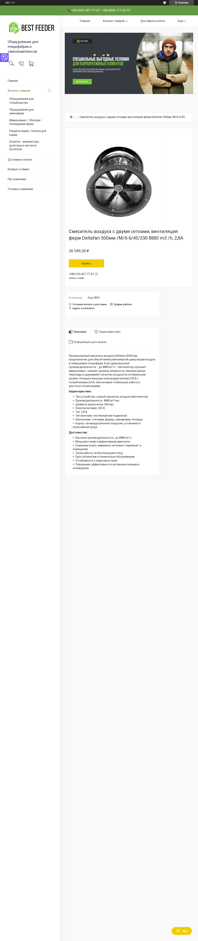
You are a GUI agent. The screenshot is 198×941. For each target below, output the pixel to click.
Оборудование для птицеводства (21, 100)
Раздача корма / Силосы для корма (27, 132)
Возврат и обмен (18, 169)
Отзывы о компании (20, 189)
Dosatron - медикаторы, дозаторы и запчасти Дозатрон (24, 145)
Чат (184, 930)
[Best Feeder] (30, 27)
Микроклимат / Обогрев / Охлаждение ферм (25, 122)
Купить (86, 263)
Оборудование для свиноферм (21, 111)
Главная (13, 80)
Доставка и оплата (20, 159)
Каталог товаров (19, 90)
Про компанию (17, 179)
